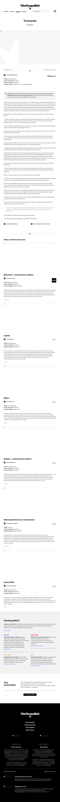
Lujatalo (7, 336)
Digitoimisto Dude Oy (12, 282)
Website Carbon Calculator (20, 791)
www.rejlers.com (10, 401)
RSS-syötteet (30, 730)
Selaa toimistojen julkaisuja (37, 645)
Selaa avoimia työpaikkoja (9, 663)
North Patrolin (7, 752)
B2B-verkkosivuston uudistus (15, 218)
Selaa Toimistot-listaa (35, 665)
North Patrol (48, 751)
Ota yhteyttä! (21, 765)
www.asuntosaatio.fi (11, 585)
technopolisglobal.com (11, 75)
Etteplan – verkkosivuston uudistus (17, 459)
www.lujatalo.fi (9, 339)
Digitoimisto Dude (18, 779)
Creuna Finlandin (26, 215)
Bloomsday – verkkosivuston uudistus (18, 275)
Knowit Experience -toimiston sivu (42, 224)
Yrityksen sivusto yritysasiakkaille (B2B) (22, 84)
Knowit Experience (11, 79)
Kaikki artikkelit (7, 649)
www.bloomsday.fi (10, 278)
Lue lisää (40, 296)
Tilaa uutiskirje (30, 694)
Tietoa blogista (30, 722)
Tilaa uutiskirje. (7, 630)
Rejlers (6, 398)
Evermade (9, 527)
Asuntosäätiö (9, 582)
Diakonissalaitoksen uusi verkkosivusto (19, 520)
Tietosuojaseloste (30, 725)
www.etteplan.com (10, 462)
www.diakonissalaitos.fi (12, 523)
